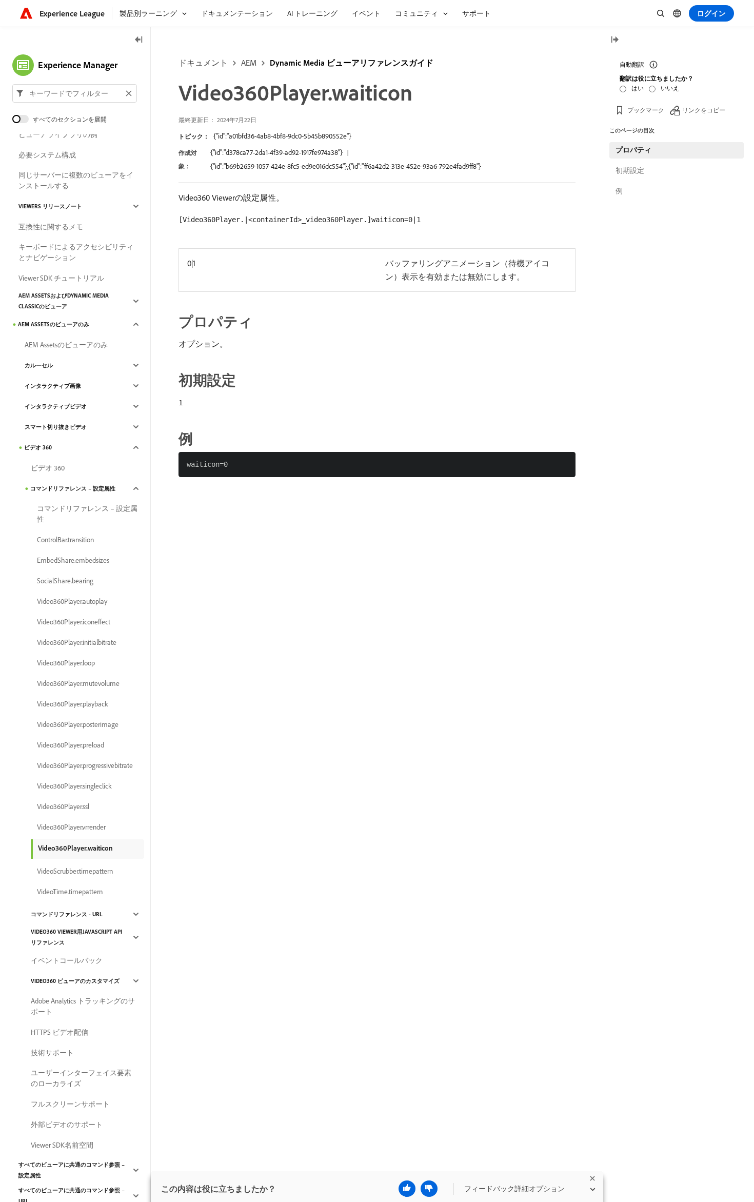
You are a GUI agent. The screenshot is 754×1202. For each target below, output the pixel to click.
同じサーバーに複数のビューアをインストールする (75, 180)
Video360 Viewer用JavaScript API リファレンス (76, 937)
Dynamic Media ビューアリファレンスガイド (351, 62)
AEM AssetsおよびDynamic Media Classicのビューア (63, 301)
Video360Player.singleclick (74, 786)
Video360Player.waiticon (75, 848)
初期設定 (630, 170)
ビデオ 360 (38, 447)
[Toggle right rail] (614, 40)
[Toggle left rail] (139, 40)
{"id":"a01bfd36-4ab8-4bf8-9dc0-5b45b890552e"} (282, 136)
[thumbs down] (429, 1188)
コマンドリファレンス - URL (67, 914)
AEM (248, 62)
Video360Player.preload (70, 745)
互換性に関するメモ (50, 226)
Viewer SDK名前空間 (62, 1145)
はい (637, 88)
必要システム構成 (47, 155)
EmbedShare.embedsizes (73, 560)
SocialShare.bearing (65, 580)
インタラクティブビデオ (56, 406)
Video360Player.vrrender (71, 827)
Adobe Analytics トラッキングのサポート (83, 1006)
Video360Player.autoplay (72, 601)
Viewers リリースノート (50, 206)
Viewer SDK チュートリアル (61, 278)
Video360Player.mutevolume (78, 683)
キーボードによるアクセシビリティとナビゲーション (75, 252)
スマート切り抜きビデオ (56, 426)
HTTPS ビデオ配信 (59, 1032)
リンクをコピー (703, 110)
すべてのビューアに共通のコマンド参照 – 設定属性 (71, 1170)
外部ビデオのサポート (67, 1124)
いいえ (670, 88)
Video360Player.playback (72, 703)
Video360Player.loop (66, 662)
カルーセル (39, 365)
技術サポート (52, 1052)
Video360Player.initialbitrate (76, 642)
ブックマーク (645, 110)
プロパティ (633, 149)
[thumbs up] (407, 1188)
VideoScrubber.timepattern (75, 871)
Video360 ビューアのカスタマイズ (75, 980)
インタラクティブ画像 (53, 385)
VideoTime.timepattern (70, 891)
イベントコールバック (67, 960)
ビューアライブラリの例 (57, 134)
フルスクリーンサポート (70, 1104)
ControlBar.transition (65, 539)
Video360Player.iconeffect (73, 621)
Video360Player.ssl (63, 806)
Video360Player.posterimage (77, 724)
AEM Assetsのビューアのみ (53, 324)
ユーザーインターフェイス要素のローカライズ (81, 1078)
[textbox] (74, 93)
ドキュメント (203, 62)
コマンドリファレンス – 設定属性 (72, 488)
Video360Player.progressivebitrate (85, 765)
